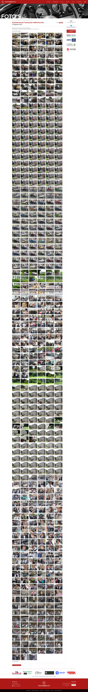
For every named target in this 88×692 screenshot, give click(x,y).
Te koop (67, 1)
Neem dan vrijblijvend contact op (47, 676)
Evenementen (55, 1)
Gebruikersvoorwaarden (35, 690)
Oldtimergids (79, 1)
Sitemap (52, 690)
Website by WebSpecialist (58, 690)
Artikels (48, 1)
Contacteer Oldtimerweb (16, 684)
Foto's (62, 1)
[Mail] (59, 22)
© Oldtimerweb (28, 690)
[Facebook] (62, 22)
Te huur (73, 1)
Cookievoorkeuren (47, 690)
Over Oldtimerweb (15, 683)
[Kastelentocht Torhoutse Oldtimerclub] (16, 36)
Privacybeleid (41, 690)
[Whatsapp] (61, 22)
